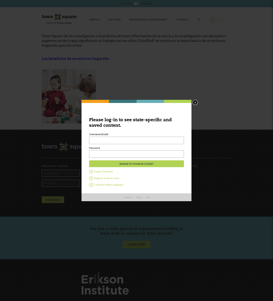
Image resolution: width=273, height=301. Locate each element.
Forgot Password (103, 171)
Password (94, 148)
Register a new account (106, 177)
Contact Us (128, 197)
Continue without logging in (109, 184)
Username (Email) (98, 134)
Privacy (139, 197)
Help (147, 197)
